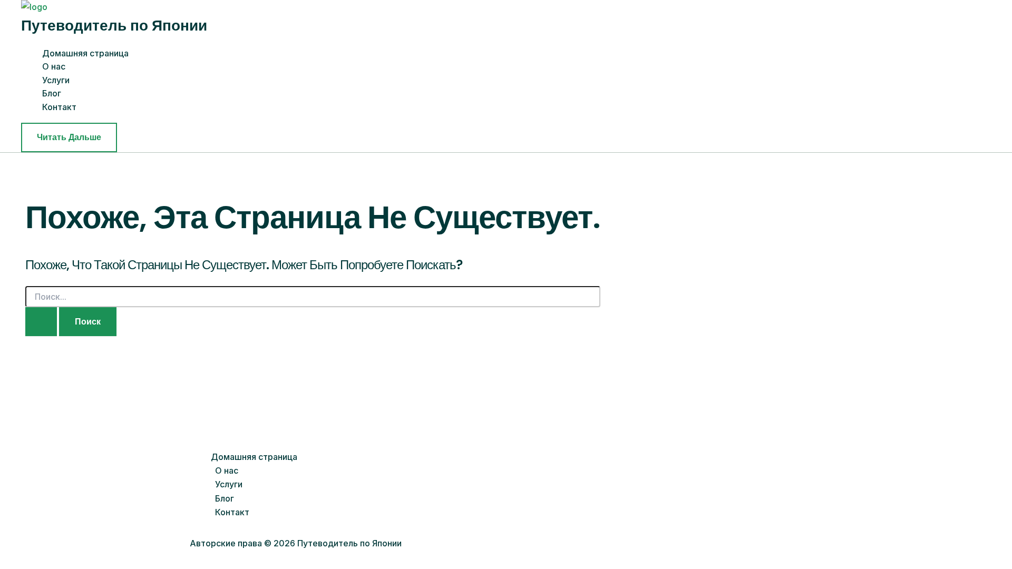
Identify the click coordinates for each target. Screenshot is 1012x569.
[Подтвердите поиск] (41, 322)
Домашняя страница (85, 53)
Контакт (59, 107)
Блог (51, 93)
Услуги (56, 80)
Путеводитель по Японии (114, 25)
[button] (69, 137)
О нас (53, 66)
